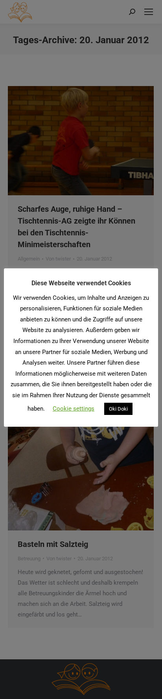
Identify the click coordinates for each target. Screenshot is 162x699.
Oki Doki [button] (118, 409)
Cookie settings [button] (73, 408)
